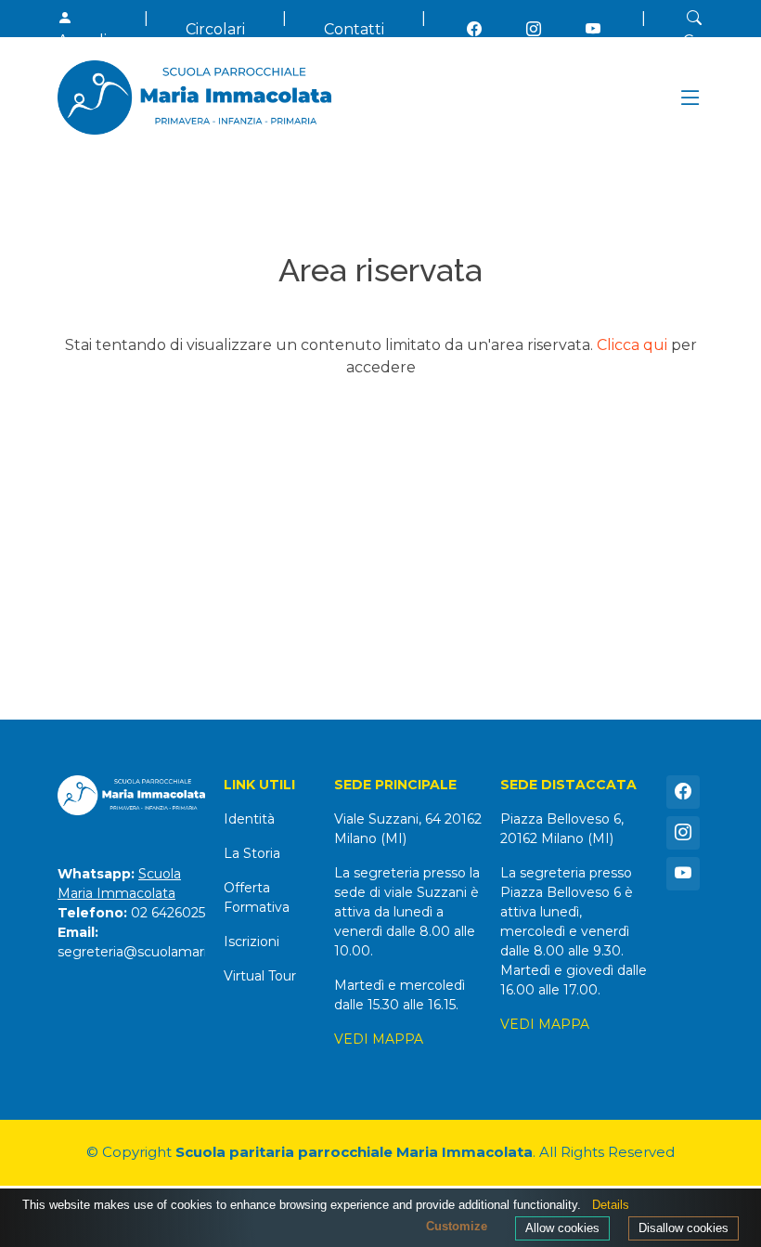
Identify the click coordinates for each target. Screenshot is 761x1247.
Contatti (354, 29)
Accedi (82, 40)
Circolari (215, 29)
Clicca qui (632, 345)
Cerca (704, 40)
